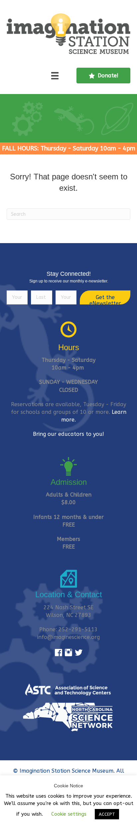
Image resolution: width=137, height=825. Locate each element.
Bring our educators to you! (68, 434)
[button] (105, 297)
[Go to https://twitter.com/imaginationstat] (78, 653)
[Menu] (55, 75)
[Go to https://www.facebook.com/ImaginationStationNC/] (59, 653)
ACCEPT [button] (107, 814)
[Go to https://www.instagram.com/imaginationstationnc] (68, 653)
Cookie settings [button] (68, 814)
